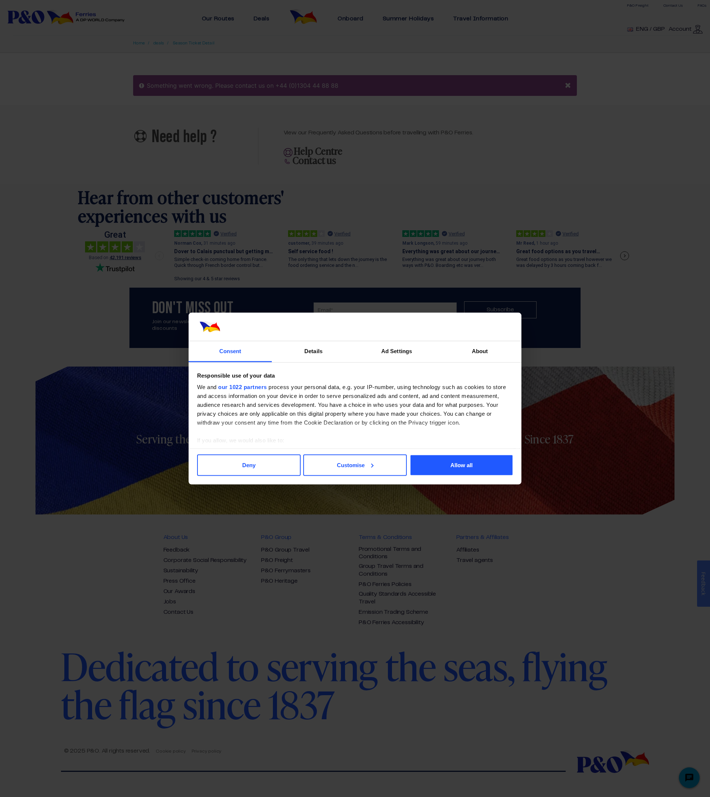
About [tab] (480, 351)
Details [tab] (313, 351)
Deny (249, 465)
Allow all (461, 465)
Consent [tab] (230, 351)
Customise (351, 465)
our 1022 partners (242, 387)
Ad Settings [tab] (396, 351)
